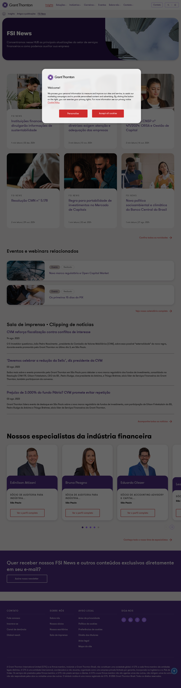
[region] (91, 96)
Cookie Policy (54, 102)
